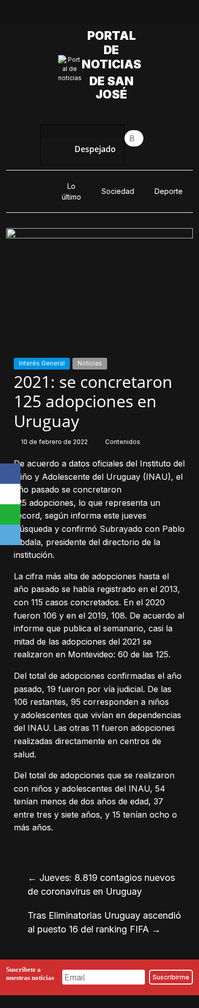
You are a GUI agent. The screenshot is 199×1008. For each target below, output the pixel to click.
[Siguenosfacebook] (64, 14)
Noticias (90, 363)
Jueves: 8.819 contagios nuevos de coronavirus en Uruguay (101, 884)
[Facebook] (10, 473)
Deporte (169, 191)
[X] (10, 494)
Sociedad (118, 191)
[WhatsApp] (10, 514)
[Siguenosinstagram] (111, 14)
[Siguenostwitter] (88, 14)
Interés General (42, 363)
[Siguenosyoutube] (135, 14)
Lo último (71, 191)
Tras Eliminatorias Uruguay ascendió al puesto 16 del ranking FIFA (104, 922)
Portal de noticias (114, 50)
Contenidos (122, 442)
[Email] (10, 535)
